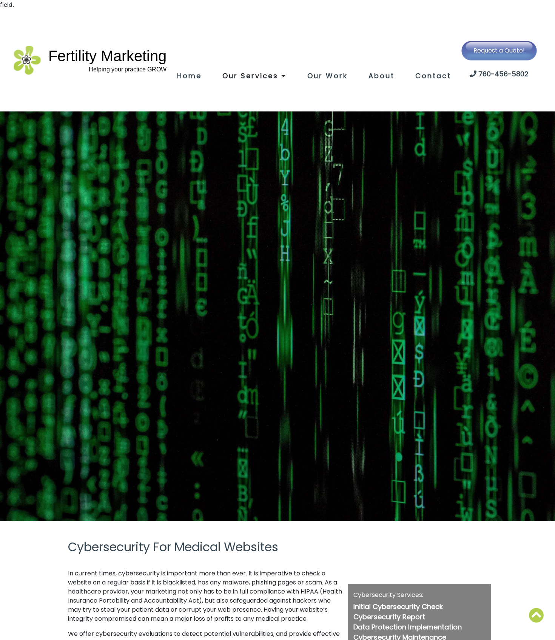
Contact (433, 75)
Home (189, 75)
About (381, 75)
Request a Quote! (499, 50)
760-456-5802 (503, 74)
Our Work (327, 75)
